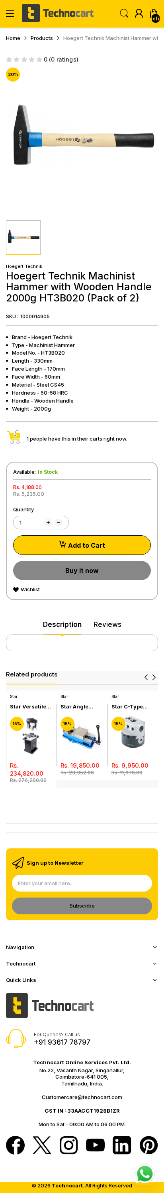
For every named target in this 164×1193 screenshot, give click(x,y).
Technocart (67, 1185)
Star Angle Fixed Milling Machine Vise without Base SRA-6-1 (79, 706)
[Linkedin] (122, 1146)
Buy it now (82, 571)
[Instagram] (68, 1146)
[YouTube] (95, 1146)
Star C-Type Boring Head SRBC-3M (127, 706)
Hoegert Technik (24, 266)
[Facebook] (15, 1146)
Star (14, 696)
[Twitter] (42, 1146)
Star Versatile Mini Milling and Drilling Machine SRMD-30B (31, 706)
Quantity (23, 509)
